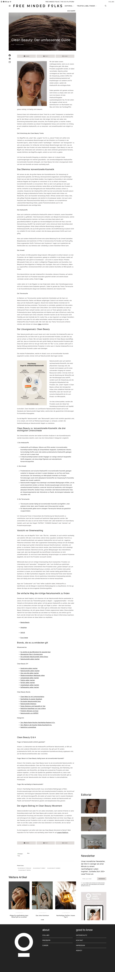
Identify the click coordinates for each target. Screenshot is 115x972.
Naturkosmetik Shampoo (28, 704)
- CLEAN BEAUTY (15, 35)
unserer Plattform (62, 832)
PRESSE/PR (46, 940)
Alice (12, 44)
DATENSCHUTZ (81, 935)
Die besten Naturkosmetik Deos (30, 701)
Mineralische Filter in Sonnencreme (31, 654)
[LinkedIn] (8, 1)
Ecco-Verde (24, 637)
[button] (41, 919)
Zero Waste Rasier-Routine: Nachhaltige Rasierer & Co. (37, 722)
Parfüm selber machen (27, 682)
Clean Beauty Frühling (24, 868)
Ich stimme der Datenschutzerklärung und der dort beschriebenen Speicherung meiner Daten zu (93, 884)
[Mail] (10, 1)
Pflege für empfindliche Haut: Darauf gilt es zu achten (19, 916)
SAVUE (22, 632)
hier (41, 279)
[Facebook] (3, 1)
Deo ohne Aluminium (42, 915)
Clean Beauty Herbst (39, 868)
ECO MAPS (71, 11)
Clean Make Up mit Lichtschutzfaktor (32, 696)
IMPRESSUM (80, 945)
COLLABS (111, 2)
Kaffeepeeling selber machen (29, 687)
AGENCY (79, 950)
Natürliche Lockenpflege (28, 727)
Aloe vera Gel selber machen (29, 673)
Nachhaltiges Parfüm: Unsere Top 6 (65, 916)
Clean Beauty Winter (25, 870)
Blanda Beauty (25, 622)
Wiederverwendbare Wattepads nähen (32, 675)
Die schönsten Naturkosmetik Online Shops (34, 657)
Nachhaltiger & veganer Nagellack (31, 699)
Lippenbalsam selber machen (29, 685)
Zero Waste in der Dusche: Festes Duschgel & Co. (36, 725)
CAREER (45, 945)
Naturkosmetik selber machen (29, 659)
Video (39, 324)
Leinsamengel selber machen (29, 678)
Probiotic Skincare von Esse (29, 711)
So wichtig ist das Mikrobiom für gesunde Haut (35, 652)
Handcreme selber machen (28, 668)
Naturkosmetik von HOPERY (29, 713)
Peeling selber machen (27, 680)
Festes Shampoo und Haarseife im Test (32, 706)
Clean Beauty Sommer (54, 868)
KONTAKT (79, 940)
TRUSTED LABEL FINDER (86, 6)
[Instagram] (1, 1)
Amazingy (23, 627)
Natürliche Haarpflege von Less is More (33, 708)
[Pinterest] (6, 1)
